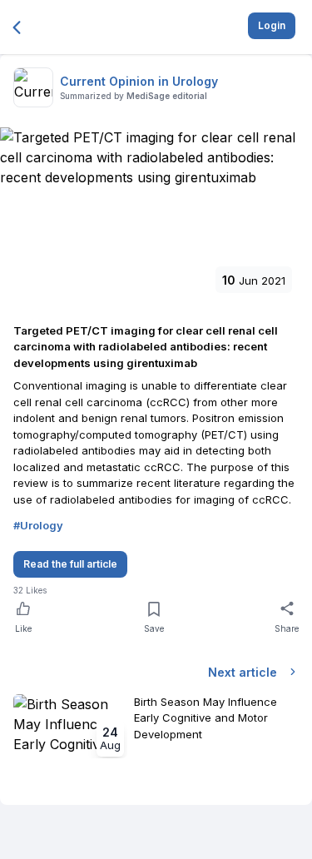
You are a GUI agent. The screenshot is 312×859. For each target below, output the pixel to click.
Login (271, 25)
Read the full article (70, 564)
